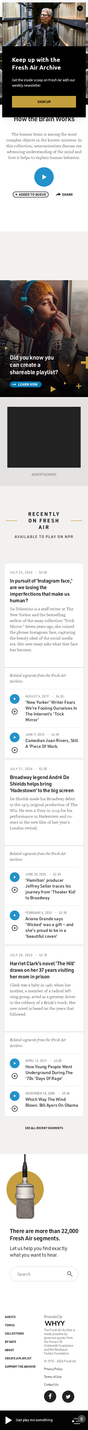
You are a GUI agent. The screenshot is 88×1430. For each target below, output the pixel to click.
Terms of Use (53, 1376)
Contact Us (51, 1384)
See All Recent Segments (44, 1128)
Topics (10, 1325)
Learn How (28, 384)
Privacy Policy (53, 1369)
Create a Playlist (18, 1358)
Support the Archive (20, 1366)
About (9, 1350)
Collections (14, 1333)
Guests (10, 1317)
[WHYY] (55, 1323)
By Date (10, 1342)
